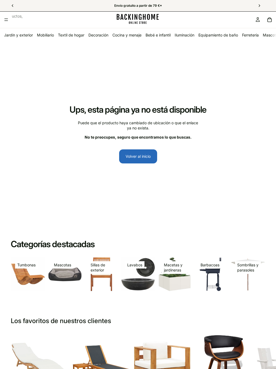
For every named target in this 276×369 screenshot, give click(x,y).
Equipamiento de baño (218, 35)
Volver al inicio (138, 156)
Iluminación (184, 35)
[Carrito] (269, 20)
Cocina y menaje (127, 35)
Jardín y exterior (18, 35)
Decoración (98, 35)
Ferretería (250, 35)
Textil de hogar (71, 35)
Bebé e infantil (158, 35)
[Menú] (6, 20)
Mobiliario (45, 35)
